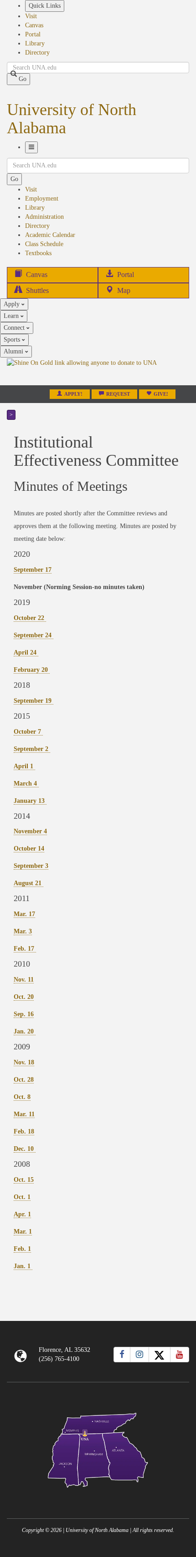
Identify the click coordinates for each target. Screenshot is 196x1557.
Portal (33, 34)
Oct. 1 (22, 1197)
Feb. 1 (22, 1248)
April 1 (24, 766)
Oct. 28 (24, 1079)
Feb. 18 (24, 1131)
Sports (13, 339)
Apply (12, 304)
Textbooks (38, 253)
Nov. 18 (24, 1062)
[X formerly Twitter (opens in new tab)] (159, 1354)
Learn (12, 315)
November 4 (30, 831)
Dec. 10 (25, 1148)
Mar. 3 (23, 931)
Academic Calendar (50, 235)
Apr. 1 (22, 1214)
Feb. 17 (25, 948)
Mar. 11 (24, 1114)
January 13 (30, 800)
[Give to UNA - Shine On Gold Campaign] (98, 1495)
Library (35, 43)
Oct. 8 (22, 1096)
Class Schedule (44, 244)
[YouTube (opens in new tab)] (179, 1354)
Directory (37, 52)
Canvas (34, 25)
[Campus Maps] (98, 1448)
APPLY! (73, 394)
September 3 (31, 865)
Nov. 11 (24, 979)
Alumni (14, 351)
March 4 (26, 783)
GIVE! (161, 394)
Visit (31, 16)
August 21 (28, 883)
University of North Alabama (71, 119)
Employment (41, 198)
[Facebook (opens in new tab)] (121, 1354)
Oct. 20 (24, 996)
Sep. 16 (24, 1014)
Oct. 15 (24, 1179)
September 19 (33, 700)
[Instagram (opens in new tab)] (139, 1354)
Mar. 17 (24, 914)
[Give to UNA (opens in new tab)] (98, 371)
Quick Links (45, 5)
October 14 (29, 848)
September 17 (33, 569)
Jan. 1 (23, 1266)
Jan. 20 (25, 1031)
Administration (44, 216)
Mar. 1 (23, 1231)
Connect (15, 327)
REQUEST (118, 394)
